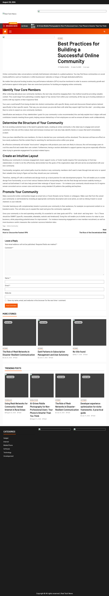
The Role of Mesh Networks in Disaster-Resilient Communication (67, 406)
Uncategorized (8, 456)
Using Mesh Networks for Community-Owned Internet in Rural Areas (16, 406)
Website (8, 293)
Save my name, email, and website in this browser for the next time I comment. (37, 300)
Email (7, 286)
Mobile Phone (34, 400)
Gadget (6, 438)
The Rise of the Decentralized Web (92, 231)
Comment (9, 248)
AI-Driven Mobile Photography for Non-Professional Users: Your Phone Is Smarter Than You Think (63, 26)
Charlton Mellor (65, 67)
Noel (16, 357)
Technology (8, 400)
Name (7, 278)
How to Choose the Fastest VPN (15, 231)
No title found (79, 351)
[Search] (104, 31)
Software (84, 400)
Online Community (12, 226)
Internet (60, 38)
